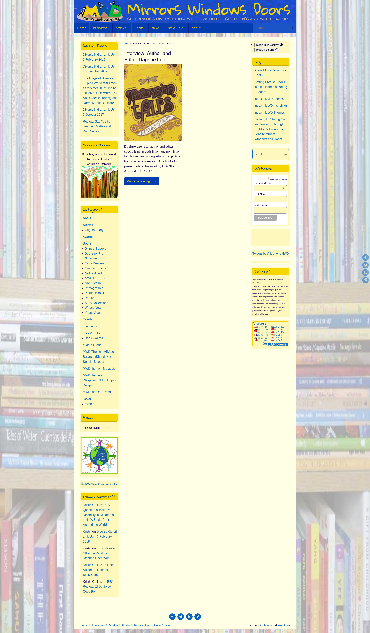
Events (87, 319)
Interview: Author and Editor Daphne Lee (147, 56)
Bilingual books (95, 248)
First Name (260, 194)
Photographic (94, 288)
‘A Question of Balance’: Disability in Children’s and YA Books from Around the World (98, 514)
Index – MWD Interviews (271, 105)
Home (84, 624)
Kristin (87, 531)
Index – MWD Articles (269, 98)
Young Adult (93, 312)
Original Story (94, 230)
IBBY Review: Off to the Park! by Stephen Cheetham (99, 553)
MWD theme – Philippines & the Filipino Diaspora (100, 380)
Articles (88, 225)
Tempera (269, 624)
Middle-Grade (94, 273)
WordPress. (285, 624)
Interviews (90, 326)
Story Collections (96, 302)
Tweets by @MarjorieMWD (270, 253)
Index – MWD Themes (269, 112)
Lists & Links (91, 333)
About (87, 218)
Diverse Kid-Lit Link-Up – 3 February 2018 (100, 536)
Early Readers (94, 263)
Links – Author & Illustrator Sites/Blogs (100, 569)
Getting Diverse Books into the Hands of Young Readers (270, 87)
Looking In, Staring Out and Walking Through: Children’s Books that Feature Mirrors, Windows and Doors (270, 129)
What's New (93, 307)
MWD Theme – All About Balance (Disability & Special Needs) (99, 356)
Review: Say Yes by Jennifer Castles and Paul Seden (97, 126)
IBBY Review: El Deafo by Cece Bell (98, 586)
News (87, 399)
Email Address (269, 183)
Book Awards (94, 338)
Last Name (260, 205)
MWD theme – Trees (97, 392)
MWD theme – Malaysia (99, 368)
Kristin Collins (92, 505)
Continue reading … (140, 181)
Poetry (89, 297)
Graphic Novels (95, 268)
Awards (88, 236)
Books (87, 243)
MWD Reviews (95, 278)
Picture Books (94, 292)
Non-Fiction (93, 283)
